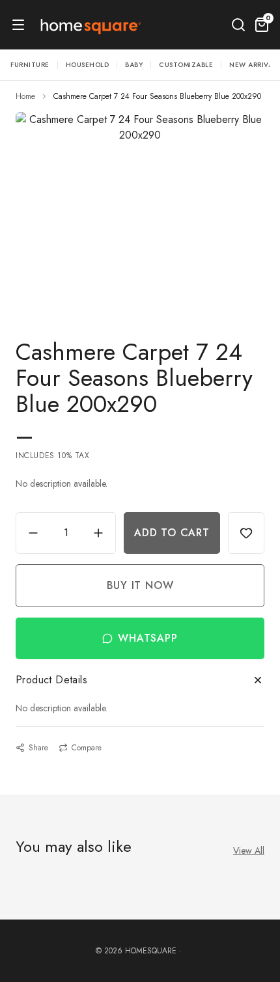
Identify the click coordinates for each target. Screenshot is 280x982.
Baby (134, 65)
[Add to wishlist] (246, 533)
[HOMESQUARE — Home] (89, 24)
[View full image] (140, 209)
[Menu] (18, 25)
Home (25, 96)
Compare (87, 748)
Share (38, 748)
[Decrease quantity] (33, 533)
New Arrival (253, 65)
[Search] (238, 25)
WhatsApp (147, 638)
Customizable (186, 65)
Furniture (29, 65)
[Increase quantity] (98, 533)
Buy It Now (140, 585)
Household (87, 65)
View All (248, 850)
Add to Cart (172, 532)
